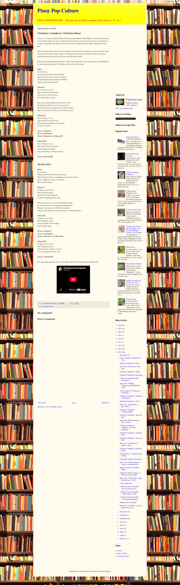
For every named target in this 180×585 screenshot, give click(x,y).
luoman (93, 571)
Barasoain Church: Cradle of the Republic (133, 138)
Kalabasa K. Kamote (135, 99)
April (122, 535)
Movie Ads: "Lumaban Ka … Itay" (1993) (129, 405)
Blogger (107, 571)
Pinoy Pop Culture (58, 10)
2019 (120, 335)
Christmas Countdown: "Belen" (130, 372)
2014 (120, 345)
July (121, 525)
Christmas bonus (48, 306)
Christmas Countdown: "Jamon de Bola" (131, 439)
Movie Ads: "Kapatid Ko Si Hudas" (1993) (129, 444)
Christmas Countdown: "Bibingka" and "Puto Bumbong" (128, 427)
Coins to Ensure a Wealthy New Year (130, 359)
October (123, 515)
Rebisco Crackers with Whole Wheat (129, 468)
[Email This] (70, 304)
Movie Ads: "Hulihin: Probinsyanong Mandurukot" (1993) (130, 385)
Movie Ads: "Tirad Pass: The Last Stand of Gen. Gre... (131, 506)
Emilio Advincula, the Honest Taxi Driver (133, 281)
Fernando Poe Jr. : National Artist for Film (131, 455)
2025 (120, 328)
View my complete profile (124, 108)
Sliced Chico (130, 247)
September (123, 518)
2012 (120, 352)
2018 (120, 338)
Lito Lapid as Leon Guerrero (132, 155)
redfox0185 (93, 262)
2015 (120, 342)
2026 (120, 325)
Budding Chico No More (128, 502)
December (123, 355)
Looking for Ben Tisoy (133, 210)
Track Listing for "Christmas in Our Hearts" (130, 392)
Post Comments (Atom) (54, 407)
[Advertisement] (73, 383)
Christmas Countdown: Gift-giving (131, 375)
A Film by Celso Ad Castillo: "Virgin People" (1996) (129, 493)
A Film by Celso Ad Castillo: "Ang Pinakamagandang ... (129, 498)
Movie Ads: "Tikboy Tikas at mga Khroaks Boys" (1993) (131, 479)
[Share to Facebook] (76, 304)
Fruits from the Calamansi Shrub (132, 300)
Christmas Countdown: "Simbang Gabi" (131, 434)
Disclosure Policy (123, 556)
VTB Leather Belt (126, 483)
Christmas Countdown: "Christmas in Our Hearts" (131, 397)
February (123, 538)
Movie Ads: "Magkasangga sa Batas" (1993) (129, 421)
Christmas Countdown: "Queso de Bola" (131, 416)
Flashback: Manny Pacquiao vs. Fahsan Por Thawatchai (130, 474)
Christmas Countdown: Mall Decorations (129, 379)
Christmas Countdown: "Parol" (130, 401)
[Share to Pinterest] (78, 304)
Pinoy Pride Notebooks (133, 264)
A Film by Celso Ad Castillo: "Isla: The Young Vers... (129, 487)
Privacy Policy (122, 553)
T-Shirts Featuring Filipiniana (132, 173)
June (121, 528)
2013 (120, 349)
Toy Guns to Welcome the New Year (130, 367)
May (121, 532)
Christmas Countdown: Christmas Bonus (131, 449)
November (123, 512)
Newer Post (42, 403)
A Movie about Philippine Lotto (131, 192)
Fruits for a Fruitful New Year (129, 363)
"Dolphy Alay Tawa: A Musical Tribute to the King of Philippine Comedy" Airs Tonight (134, 229)
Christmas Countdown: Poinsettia (131, 459)
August (122, 522)
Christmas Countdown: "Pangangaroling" (127, 411)
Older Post (105, 403)
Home (74, 403)
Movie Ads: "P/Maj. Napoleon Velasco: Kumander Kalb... (130, 463)
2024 (120, 332)
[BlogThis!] (72, 304)
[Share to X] (74, 304)
